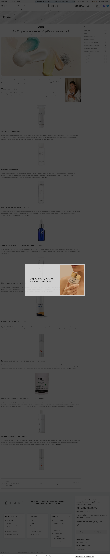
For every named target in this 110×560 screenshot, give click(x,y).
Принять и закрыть (101, 557)
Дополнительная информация (84, 556)
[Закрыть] (87, 259)
